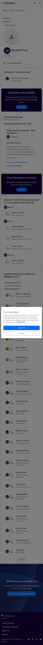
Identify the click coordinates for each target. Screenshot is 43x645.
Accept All (21, 328)
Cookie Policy (21, 322)
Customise (21, 333)
